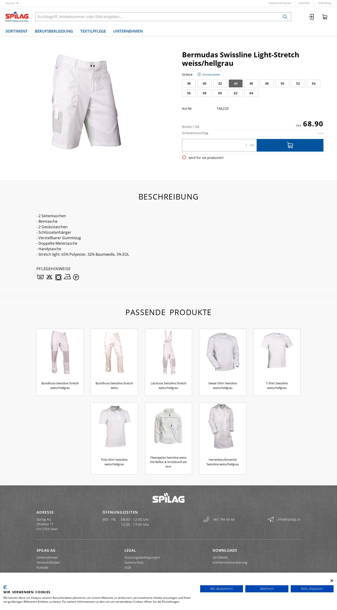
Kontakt (304, 3)
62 (236, 93)
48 (267, 83)
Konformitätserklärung (230, 562)
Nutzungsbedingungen (142, 557)
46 (251, 83)
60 (220, 93)
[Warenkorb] (324, 16)
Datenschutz (134, 562)
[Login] (311, 16)
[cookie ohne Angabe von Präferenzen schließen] (332, 580)
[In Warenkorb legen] (290, 145)
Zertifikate (220, 557)
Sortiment (17, 31)
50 (282, 83)
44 (236, 83)
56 (189, 93)
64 (251, 93)
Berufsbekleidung (54, 31)
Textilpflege (93, 31)
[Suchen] (285, 16)
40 (204, 83)
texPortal (324, 3)
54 (313, 83)
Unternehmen (128, 31)
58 (204, 93)
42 (220, 83)
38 (189, 83)
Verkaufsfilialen (279, 3)
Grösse (187, 74)
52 (298, 83)
